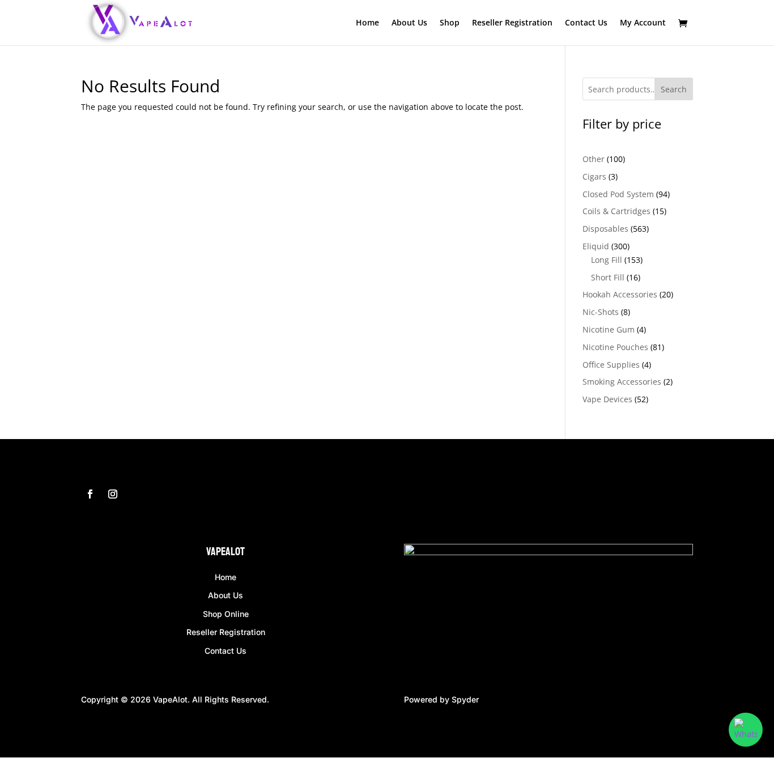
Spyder (465, 699)
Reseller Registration (512, 23)
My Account (643, 23)
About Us (409, 23)
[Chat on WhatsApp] (746, 730)
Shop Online (226, 614)
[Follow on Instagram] (113, 494)
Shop (450, 23)
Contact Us (586, 23)
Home (367, 23)
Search (674, 89)
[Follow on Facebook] (90, 494)
